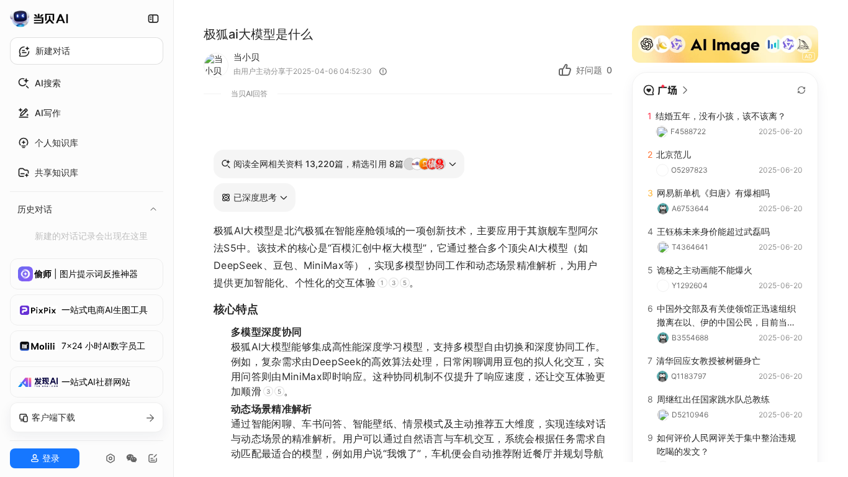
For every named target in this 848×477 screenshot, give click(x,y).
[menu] (86, 157)
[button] (254, 197)
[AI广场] (666, 90)
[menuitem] (86, 83)
